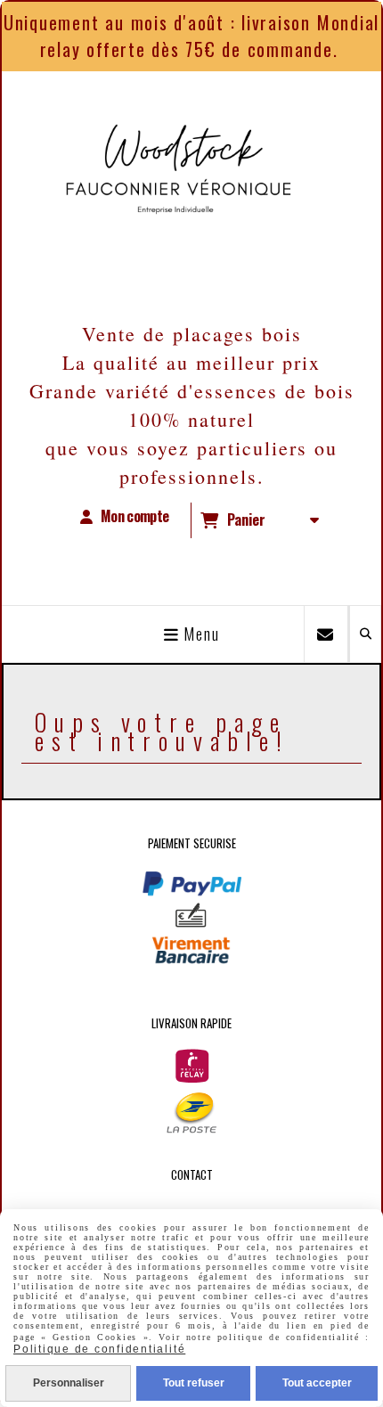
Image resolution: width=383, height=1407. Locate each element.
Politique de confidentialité (99, 1349)
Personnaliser (68, 1383)
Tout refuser (193, 1383)
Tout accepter (317, 1383)
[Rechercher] (365, 634)
